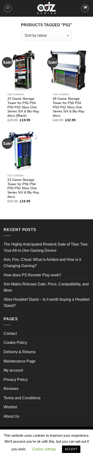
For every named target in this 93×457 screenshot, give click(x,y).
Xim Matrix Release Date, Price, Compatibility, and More (46, 287)
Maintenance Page (20, 361)
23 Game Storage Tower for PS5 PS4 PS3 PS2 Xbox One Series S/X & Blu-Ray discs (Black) (23, 107)
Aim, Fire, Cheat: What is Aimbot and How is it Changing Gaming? (42, 262)
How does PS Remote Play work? (32, 275)
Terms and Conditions (22, 398)
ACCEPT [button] (71, 449)
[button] (8, 8)
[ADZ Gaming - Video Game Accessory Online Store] (46, 8)
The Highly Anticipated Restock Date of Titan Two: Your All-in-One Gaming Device (46, 247)
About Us (11, 416)
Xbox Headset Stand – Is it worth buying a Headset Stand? (46, 302)
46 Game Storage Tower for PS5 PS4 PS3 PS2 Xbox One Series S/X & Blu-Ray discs (68, 107)
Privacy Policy (16, 380)
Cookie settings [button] (44, 449)
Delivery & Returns (20, 352)
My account (13, 370)
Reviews (11, 389)
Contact (10, 333)
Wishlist (10, 407)
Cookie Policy (15, 343)
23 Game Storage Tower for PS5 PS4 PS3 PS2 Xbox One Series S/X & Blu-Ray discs (23, 188)
